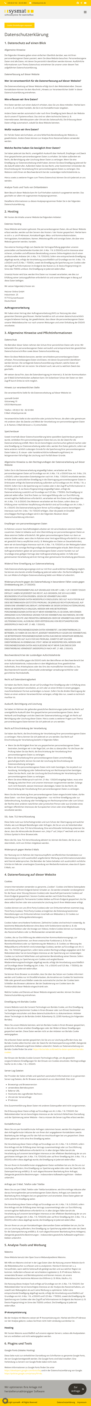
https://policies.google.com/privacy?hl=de (23, 1373)
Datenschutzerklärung (66, 1402)
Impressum (81, 1402)
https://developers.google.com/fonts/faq (23, 1370)
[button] (85, 12)
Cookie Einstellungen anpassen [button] (19, 25)
